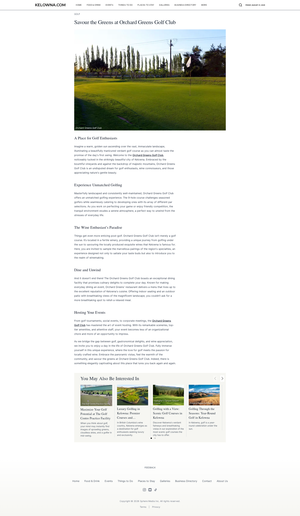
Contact (207, 481)
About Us (222, 481)
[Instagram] (144, 490)
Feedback (150, 467)
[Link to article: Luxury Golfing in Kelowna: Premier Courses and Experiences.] (132, 395)
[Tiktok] (155, 490)
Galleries (165, 481)
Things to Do (125, 481)
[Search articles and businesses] (240, 5)
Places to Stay (146, 481)
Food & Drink (92, 481)
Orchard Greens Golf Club (147, 155)
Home (75, 481)
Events (109, 481)
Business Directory (186, 481)
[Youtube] (150, 490)
